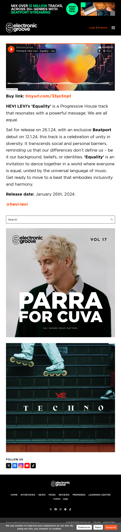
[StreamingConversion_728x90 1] (60, 14)
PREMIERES (79, 494)
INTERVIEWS (28, 494)
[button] (113, 27)
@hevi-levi (17, 204)
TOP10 (56, 499)
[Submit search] (112, 219)
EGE (65, 499)
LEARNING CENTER (99, 494)
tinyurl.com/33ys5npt (48, 96)
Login (92, 27)
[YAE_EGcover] (60, 451)
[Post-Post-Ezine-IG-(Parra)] (60, 336)
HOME (14, 494)
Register (103, 27)
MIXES (52, 494)
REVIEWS (64, 494)
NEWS (42, 494)
